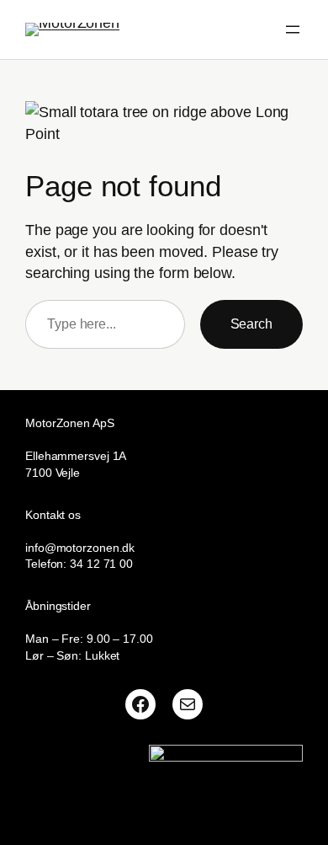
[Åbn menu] (293, 29)
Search (251, 323)
